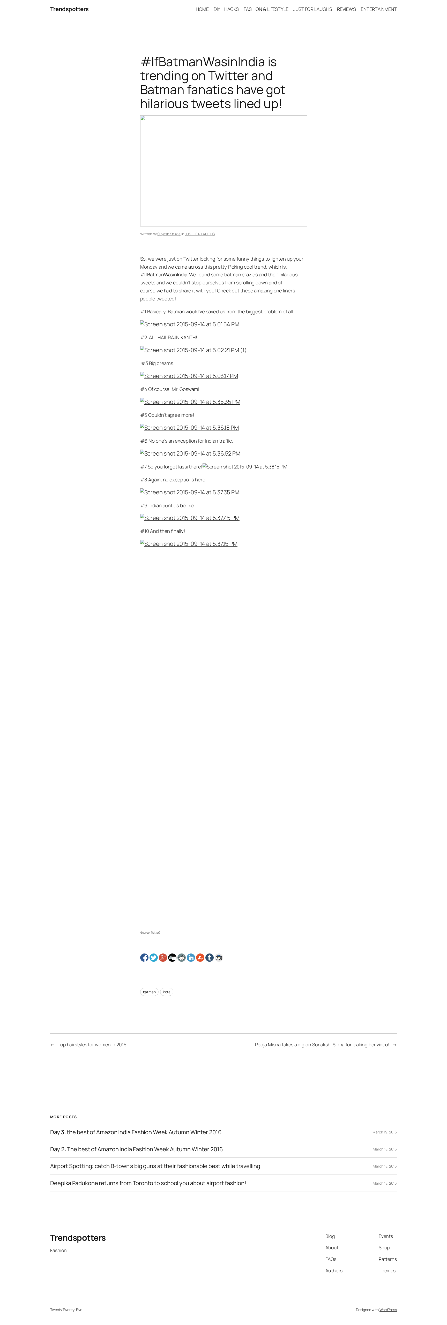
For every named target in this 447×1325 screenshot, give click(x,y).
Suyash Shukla (169, 233)
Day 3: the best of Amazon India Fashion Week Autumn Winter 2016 (136, 1132)
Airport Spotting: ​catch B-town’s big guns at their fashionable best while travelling (155, 1166)
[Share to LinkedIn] (191, 957)
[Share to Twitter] (154, 957)
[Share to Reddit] (181, 957)
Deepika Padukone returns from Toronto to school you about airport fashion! (148, 1183)
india (167, 991)
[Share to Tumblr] (209, 957)
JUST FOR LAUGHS (200, 233)
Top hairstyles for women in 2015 (92, 1044)
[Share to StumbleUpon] (200, 957)
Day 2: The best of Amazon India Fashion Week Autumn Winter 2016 (136, 1149)
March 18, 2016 (385, 1149)
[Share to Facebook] (144, 957)
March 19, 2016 (385, 1132)
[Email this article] (219, 957)
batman (149, 991)
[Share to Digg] (172, 957)
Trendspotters (69, 9)
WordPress (388, 1309)
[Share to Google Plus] (163, 957)
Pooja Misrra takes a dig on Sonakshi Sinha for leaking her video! (322, 1044)
